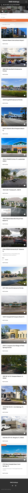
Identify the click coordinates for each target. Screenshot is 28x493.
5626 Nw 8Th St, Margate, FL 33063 (13, 437)
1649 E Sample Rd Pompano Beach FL (14, 317)
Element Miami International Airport (13, 40)
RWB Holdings (14, 2)
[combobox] (14, 14)
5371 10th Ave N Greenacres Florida (13, 288)
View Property (14, 36)
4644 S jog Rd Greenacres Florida (12, 100)
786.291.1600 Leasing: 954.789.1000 (11, 4)
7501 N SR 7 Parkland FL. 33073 (12, 190)
